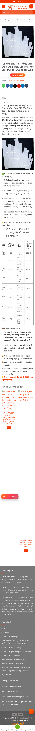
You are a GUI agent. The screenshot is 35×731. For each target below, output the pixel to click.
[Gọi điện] (17, 727)
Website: (11, 686)
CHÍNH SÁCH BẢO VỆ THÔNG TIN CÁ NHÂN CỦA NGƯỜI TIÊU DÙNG (15, 642)
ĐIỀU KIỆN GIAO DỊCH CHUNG (13, 664)
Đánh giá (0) (6, 102)
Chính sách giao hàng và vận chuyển (16, 651)
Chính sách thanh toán (10, 655)
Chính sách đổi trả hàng (11, 647)
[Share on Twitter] (11, 86)
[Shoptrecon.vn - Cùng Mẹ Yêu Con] (17, 6)
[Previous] (1, 476)
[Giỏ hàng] (31, 6)
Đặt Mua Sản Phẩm (9, 496)
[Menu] (3, 6)
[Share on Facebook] (7, 86)
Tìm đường (4, 730)
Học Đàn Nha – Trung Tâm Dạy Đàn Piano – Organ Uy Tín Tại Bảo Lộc (15, 669)
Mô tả (4, 98)
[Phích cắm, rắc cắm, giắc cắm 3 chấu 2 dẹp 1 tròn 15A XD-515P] (26, 464)
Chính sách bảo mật (9, 636)
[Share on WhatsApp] (3, 86)
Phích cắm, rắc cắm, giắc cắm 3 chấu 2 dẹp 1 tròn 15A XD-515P (26, 543)
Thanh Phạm (17, 723)
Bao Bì (28, 20)
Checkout (5, 632)
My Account (6, 674)
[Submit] (31, 12)
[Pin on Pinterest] (19, 86)
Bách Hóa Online (18, 20)
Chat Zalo (10, 730)
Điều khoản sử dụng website (13, 660)
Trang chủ (8, 20)
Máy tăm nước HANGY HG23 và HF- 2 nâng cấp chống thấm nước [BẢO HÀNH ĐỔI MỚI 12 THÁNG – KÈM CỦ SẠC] (9, 417)
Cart (3, 628)
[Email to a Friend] (15, 86)
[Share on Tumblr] (26, 86)
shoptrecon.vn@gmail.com (17, 696)
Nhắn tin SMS (31, 730)
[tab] (18, 98)
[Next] (34, 476)
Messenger (24, 730)
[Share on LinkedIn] (22, 86)
